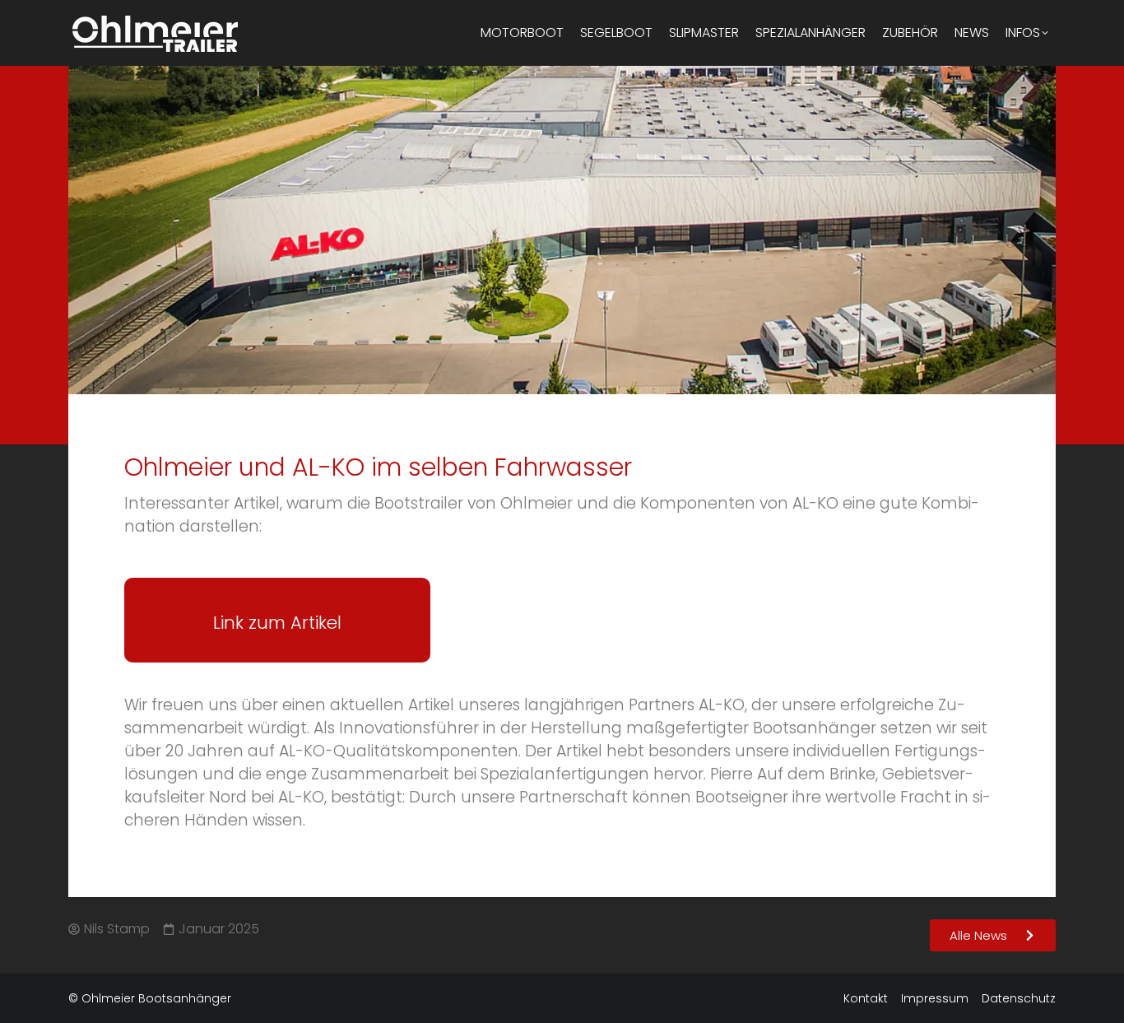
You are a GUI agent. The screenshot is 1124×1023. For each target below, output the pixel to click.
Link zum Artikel (277, 623)
